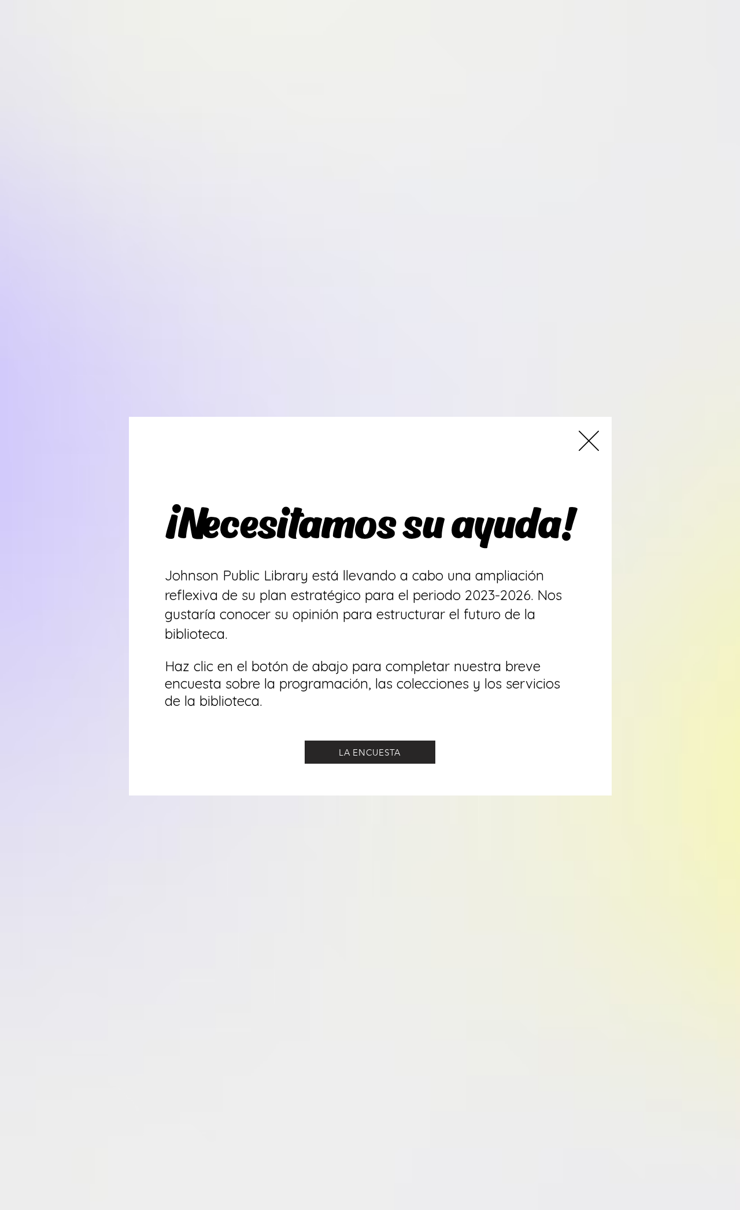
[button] (589, 441)
